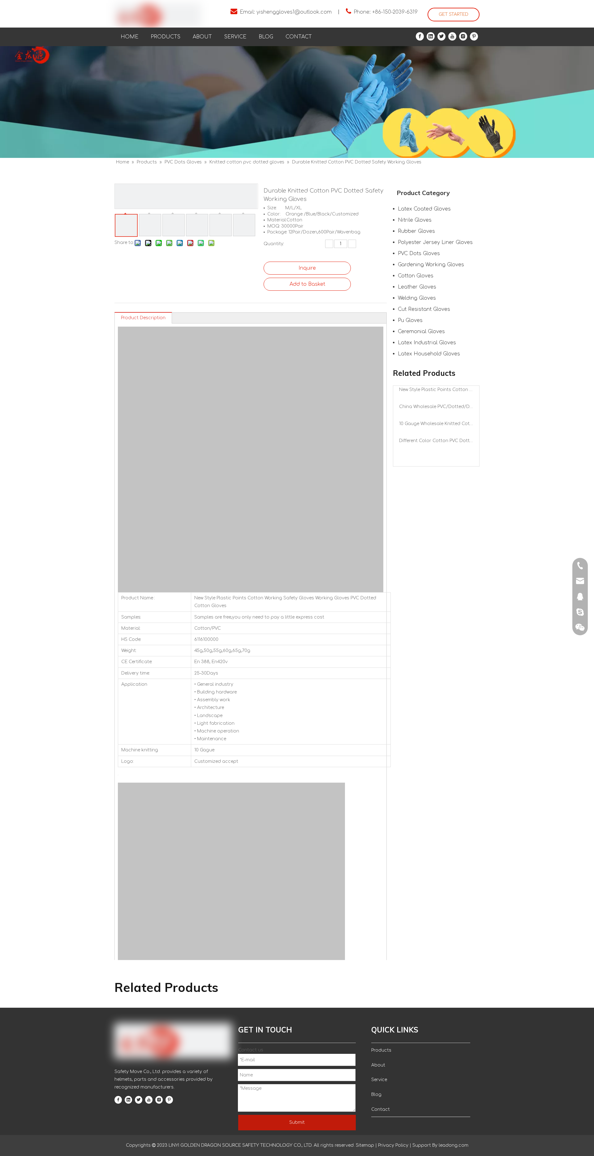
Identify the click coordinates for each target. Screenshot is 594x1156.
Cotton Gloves (415, 276)
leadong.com (452, 1145)
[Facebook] (420, 36)
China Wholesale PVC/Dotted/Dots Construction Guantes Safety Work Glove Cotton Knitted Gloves (436, 406)
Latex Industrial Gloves (427, 342)
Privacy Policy (393, 1145)
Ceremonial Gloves (421, 331)
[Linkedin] (431, 36)
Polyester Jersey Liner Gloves (435, 242)
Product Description (143, 317)
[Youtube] (452, 36)
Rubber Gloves (416, 231)
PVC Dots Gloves (419, 253)
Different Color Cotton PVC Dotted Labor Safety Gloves (436, 440)
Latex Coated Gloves (424, 209)
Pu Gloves (410, 320)
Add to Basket (307, 284)
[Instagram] (463, 36)
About (378, 1065)
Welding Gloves (417, 298)
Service (379, 1079)
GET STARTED (453, 14)
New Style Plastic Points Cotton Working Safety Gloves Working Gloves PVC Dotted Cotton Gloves (436, 389)
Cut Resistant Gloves (424, 309)
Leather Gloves (417, 287)
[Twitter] (441, 36)
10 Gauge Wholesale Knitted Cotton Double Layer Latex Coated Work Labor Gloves (436, 423)
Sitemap (365, 1145)
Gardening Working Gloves (431, 264)
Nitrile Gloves (415, 220)
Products (381, 1050)
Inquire (307, 268)
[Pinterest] (474, 36)
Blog (376, 1094)
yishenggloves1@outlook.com (294, 12)
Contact (380, 1109)
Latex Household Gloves (429, 354)
